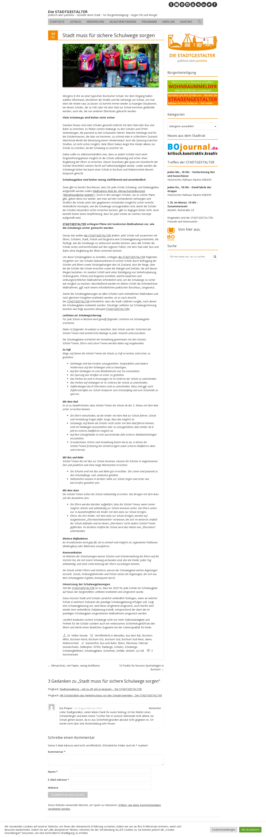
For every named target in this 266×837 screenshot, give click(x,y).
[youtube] (193, 4)
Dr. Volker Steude (77, 635)
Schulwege (131, 647)
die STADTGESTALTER (97, 235)
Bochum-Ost (96, 639)
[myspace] (198, 4)
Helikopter (86, 647)
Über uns (168, 21)
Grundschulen (71, 647)
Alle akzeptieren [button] (250, 829)
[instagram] (187, 4)
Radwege (107, 647)
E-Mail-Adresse (58, 779)
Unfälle (120, 650)
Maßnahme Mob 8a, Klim (108, 191)
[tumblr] (171, 4)
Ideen (148, 639)
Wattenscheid (71, 643)
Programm (149, 21)
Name (53, 771)
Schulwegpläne (93, 650)
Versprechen (95, 21)
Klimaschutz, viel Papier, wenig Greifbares (74, 665)
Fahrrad (142, 643)
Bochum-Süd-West (133, 639)
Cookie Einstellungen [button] (223, 829)
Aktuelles (119, 635)
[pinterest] (182, 4)
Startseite (57, 21)
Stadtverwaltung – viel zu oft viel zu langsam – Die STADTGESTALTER (101, 689)
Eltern (121, 643)
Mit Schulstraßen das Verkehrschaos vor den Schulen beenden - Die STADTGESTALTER (111, 695)
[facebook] (214, 4)
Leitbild (75, 21)
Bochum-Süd (112, 639)
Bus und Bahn (108, 643)
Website (53, 787)
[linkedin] (203, 4)
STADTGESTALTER (74, 224)
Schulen (118, 647)
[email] (176, 4)
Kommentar (57, 751)
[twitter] (209, 4)
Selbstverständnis (122, 21)
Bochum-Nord (78, 639)
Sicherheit (109, 650)
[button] (199, 21)
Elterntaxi (131, 643)
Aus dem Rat (133, 635)
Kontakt (186, 21)
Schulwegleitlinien (73, 650)
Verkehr (130, 650)
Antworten (155, 708)
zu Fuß (140, 650)
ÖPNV (96, 647)
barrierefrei (92, 643)
